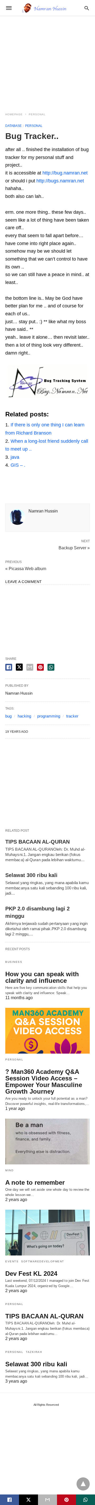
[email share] (29, 667)
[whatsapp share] (51, 667)
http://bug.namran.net (65, 173)
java (15, 457)
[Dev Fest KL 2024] (47, 1232)
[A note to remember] (47, 1141)
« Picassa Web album (25, 568)
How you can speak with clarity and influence (42, 977)
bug (8, 716)
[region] (47, 61)
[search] (87, 8)
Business (13, 961)
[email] (47, 1499)
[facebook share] (8, 667)
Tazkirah (34, 1351)
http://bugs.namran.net (60, 180)
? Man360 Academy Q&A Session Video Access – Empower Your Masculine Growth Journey (43, 1081)
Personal (37, 114)
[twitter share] (19, 667)
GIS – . (18, 465)
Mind (9, 1170)
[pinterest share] (40, 667)
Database (13, 126)
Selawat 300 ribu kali (31, 875)
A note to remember (35, 1182)
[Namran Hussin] (47, 8)
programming (48, 716)
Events (11, 1261)
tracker (72, 716)
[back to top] (83, 1484)
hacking (24, 716)
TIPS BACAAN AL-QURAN (37, 842)
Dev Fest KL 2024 (31, 1273)
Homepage (14, 114)
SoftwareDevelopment (42, 1261)
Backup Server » (74, 547)
